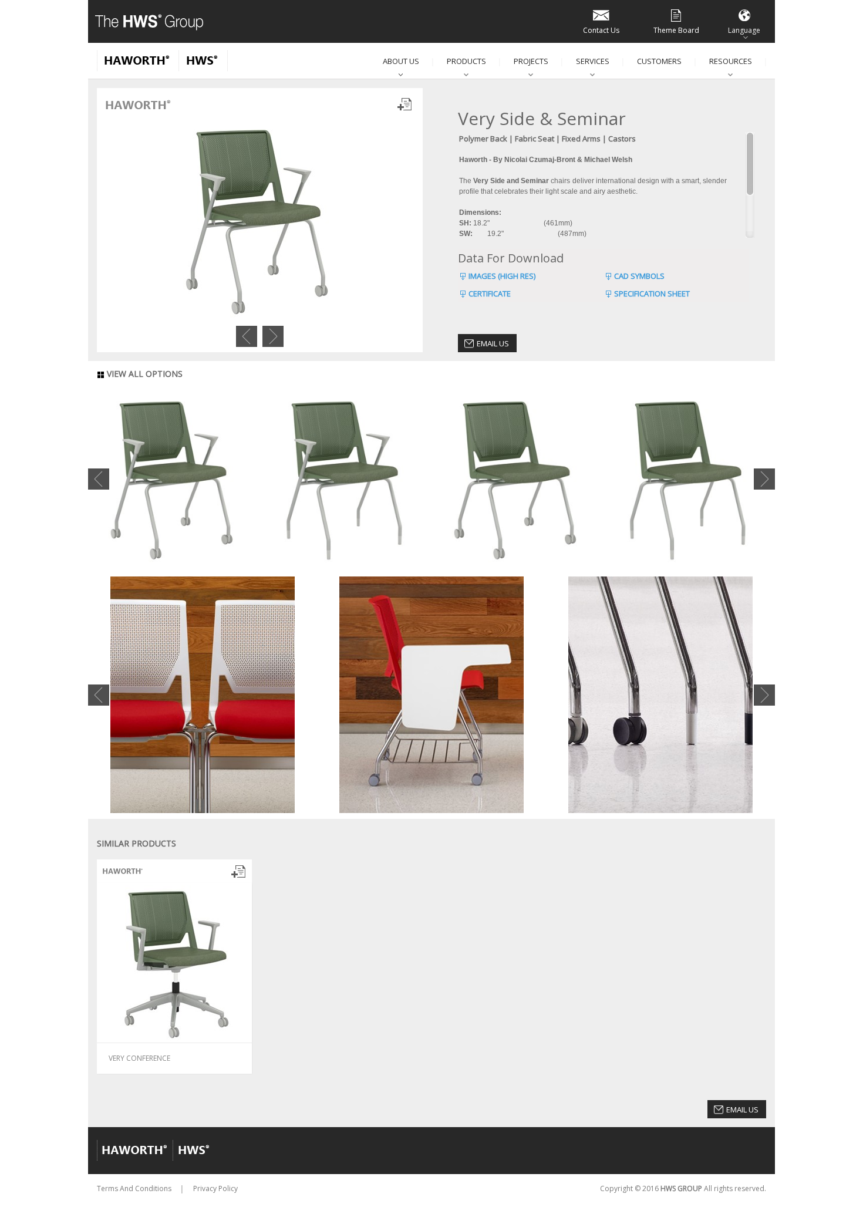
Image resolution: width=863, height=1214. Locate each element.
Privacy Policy (215, 1188)
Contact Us (601, 30)
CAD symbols (639, 276)
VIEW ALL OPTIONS (143, 373)
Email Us (493, 343)
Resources (730, 61)
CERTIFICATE (489, 293)
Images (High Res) (501, 276)
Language (744, 30)
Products (466, 61)
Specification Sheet (652, 293)
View (123, 1058)
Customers (659, 61)
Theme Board (676, 30)
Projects (531, 61)
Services (592, 61)
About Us (401, 61)
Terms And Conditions (134, 1188)
